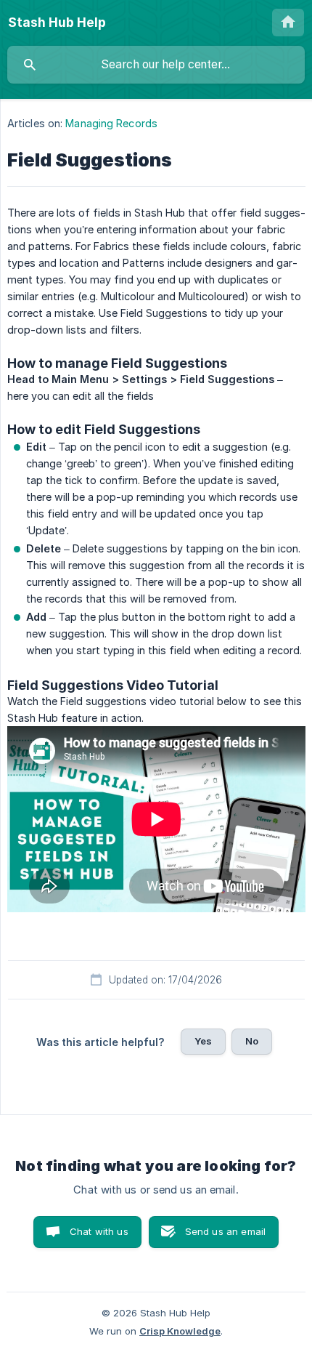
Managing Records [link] (111, 123)
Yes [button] (203, 1041)
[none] (57, 22)
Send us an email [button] (225, 1231)
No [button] (251, 1041)
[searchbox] (156, 65)
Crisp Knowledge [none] (180, 1331)
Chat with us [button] (99, 1231)
